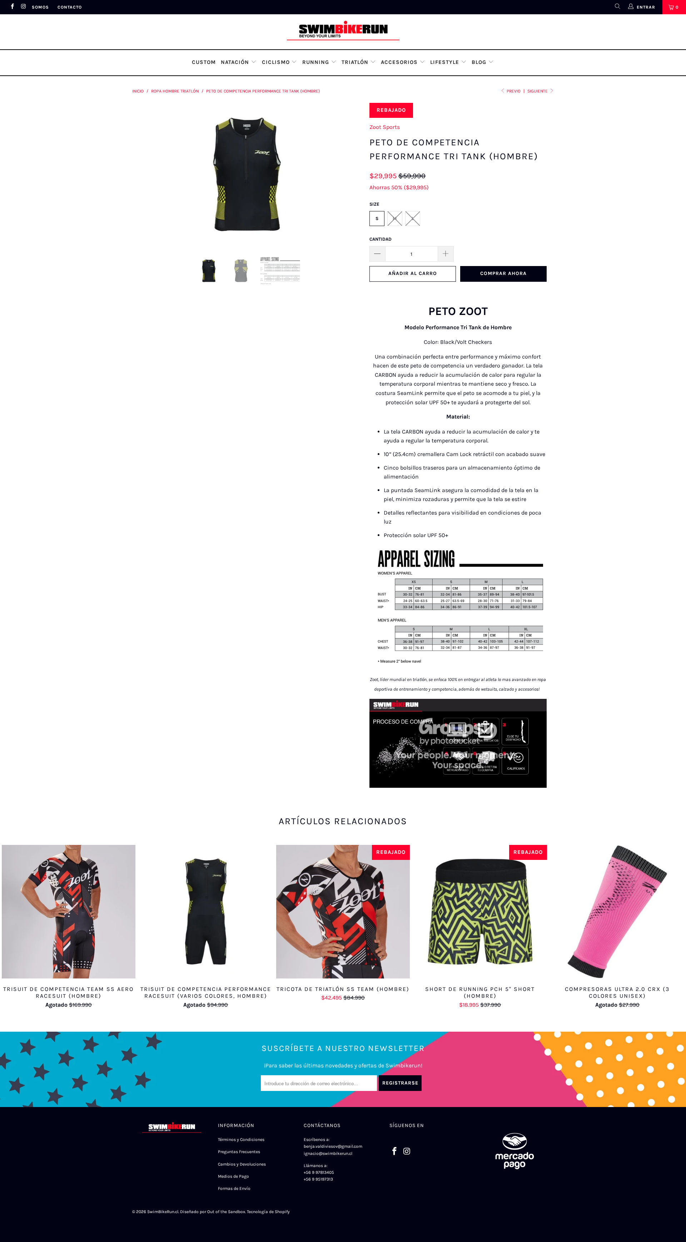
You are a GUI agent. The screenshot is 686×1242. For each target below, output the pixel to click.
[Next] (350, 174)
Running (316, 62)
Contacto (70, 7)
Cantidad (380, 239)
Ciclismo (277, 62)
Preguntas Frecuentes (239, 1151)
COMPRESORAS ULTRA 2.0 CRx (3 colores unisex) (617, 911)
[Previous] (144, 174)
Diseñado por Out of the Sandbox (212, 1211)
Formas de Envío (234, 1188)
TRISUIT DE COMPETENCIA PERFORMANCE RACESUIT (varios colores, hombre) (206, 911)
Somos (40, 7)
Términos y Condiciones (241, 1139)
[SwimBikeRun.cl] (343, 31)
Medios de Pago (233, 1176)
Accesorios (400, 62)
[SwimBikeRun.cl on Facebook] (12, 7)
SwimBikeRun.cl (162, 1211)
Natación (236, 62)
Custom (204, 62)
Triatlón (356, 62)
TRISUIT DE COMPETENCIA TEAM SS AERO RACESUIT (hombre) (68, 911)
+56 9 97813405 (319, 1172)
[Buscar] (617, 7)
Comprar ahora (503, 273)
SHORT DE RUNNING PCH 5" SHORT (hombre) (480, 911)
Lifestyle (445, 62)
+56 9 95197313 (318, 1179)
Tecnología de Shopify (268, 1211)
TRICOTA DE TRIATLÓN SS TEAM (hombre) (343, 911)
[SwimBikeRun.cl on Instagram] (23, 7)
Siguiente (538, 91)
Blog (480, 62)
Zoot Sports (384, 127)
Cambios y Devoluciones (242, 1164)
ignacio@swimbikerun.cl (328, 1153)
